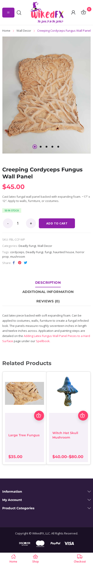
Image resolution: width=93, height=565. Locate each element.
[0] (83, 13)
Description (48, 282)
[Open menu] (8, 13)
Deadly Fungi (27, 246)
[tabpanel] (46, 95)
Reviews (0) (48, 301)
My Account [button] (12, 500)
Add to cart (57, 223)
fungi (48, 252)
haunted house (63, 252)
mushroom (17, 257)
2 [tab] (40, 146)
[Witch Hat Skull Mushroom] (68, 393)
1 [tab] (35, 146)
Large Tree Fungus (24, 435)
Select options (83, 416)
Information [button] (12, 492)
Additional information (48, 292)
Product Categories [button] (18, 508)
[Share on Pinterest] (19, 262)
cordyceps (17, 252)
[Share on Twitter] (25, 262)
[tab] (48, 282)
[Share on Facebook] (14, 262)
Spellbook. (43, 341)
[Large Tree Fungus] (24, 393)
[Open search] (20, 12)
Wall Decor (44, 246)
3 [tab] (46, 146)
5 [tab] (58, 146)
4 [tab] (52, 146)
